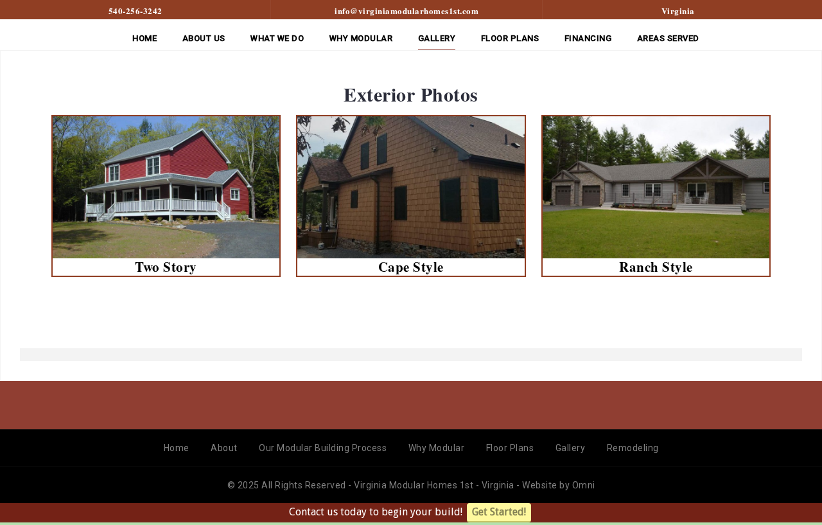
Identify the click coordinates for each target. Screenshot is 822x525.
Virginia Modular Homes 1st (415, 485)
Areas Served (668, 38)
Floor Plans (510, 448)
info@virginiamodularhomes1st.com (406, 10)
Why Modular (361, 38)
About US (203, 38)
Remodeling (633, 448)
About (224, 448)
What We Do (277, 38)
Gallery (437, 38)
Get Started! (499, 512)
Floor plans (510, 38)
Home (144, 38)
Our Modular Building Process (323, 448)
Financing (588, 38)
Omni (583, 485)
